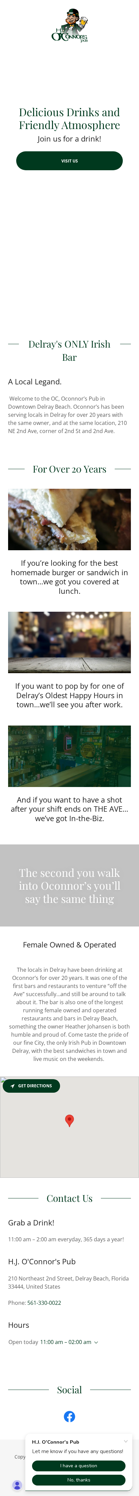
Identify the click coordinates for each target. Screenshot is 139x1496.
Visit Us (69, 161)
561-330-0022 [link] (44, 1303)
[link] (70, 26)
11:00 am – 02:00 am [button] (65, 1342)
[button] (95, 1342)
